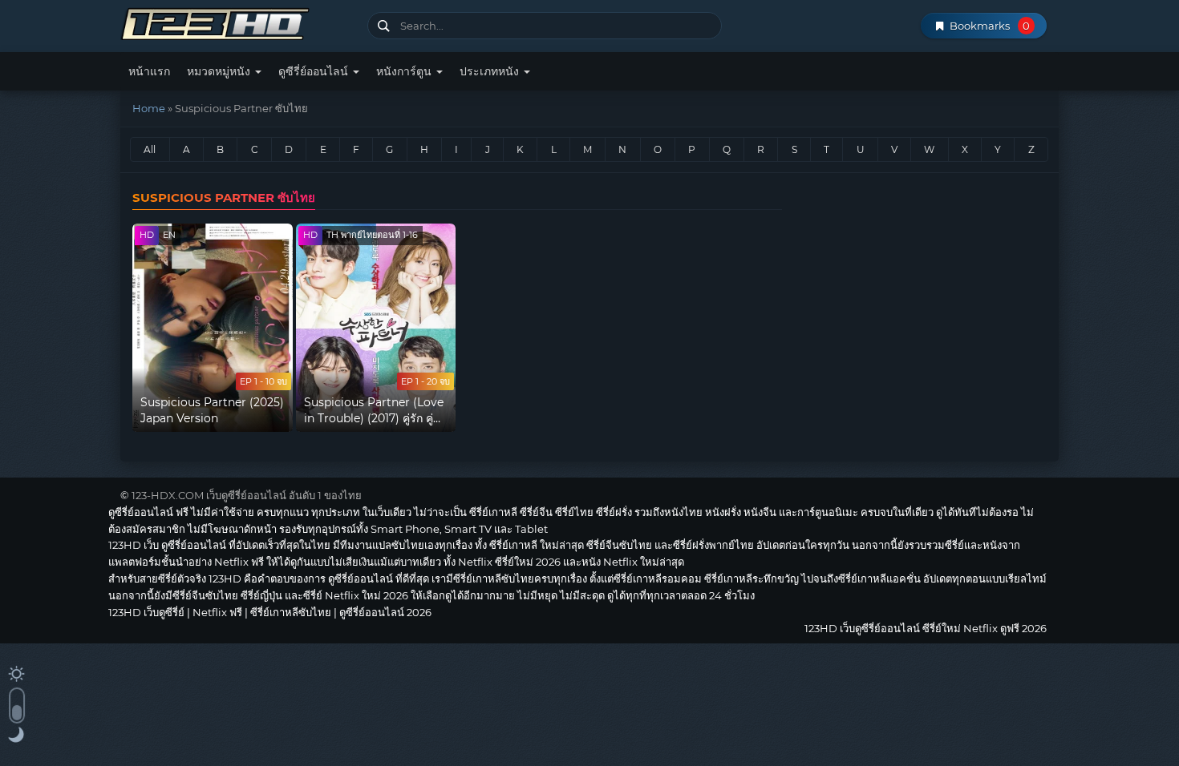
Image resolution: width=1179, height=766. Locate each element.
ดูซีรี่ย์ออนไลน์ (314, 71)
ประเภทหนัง (491, 71)
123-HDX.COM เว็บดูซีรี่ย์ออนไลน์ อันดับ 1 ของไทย (247, 495)
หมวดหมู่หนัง (220, 71)
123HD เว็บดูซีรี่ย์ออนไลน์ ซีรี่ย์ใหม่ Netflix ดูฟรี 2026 (237, 22)
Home (148, 108)
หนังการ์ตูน (405, 71)
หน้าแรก (149, 71)
